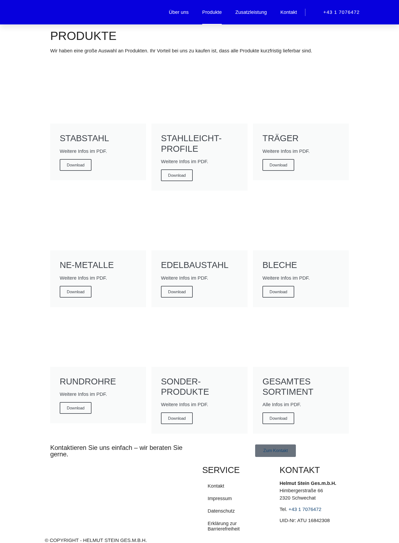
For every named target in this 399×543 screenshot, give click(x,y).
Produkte (212, 12)
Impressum (220, 498)
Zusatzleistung (251, 12)
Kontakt (288, 12)
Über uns (179, 12)
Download (75, 165)
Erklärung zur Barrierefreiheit (224, 526)
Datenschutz (221, 511)
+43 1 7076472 (305, 509)
